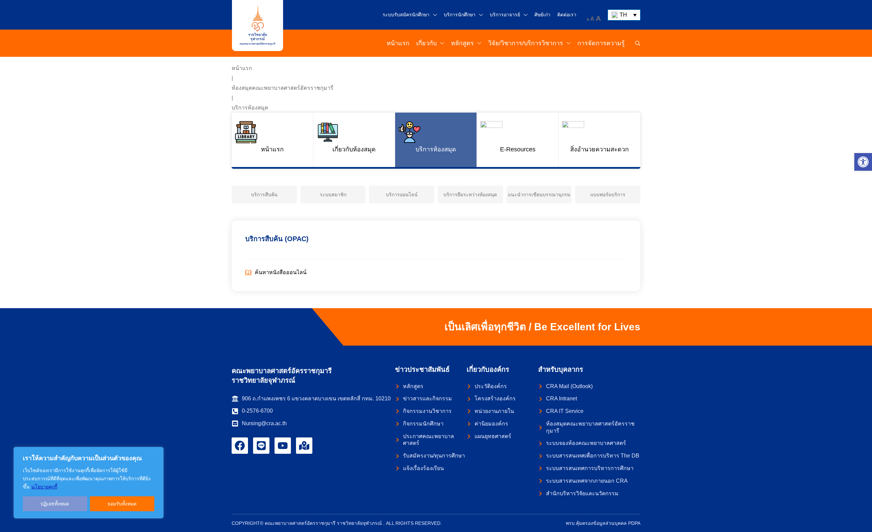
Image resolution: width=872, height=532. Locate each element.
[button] (863, 162)
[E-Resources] (517, 140)
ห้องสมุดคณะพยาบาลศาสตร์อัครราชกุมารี (282, 88)
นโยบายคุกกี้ (44, 486)
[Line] (261, 445)
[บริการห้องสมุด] (436, 140)
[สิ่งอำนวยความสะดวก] (599, 140)
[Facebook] (240, 445)
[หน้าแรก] (272, 140)
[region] (89, 482)
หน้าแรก (242, 68)
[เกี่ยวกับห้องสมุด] (354, 140)
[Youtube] (283, 445)
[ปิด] (156, 453)
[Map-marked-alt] (304, 445)
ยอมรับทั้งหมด (122, 503)
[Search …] (637, 43)
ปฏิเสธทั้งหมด (55, 503)
